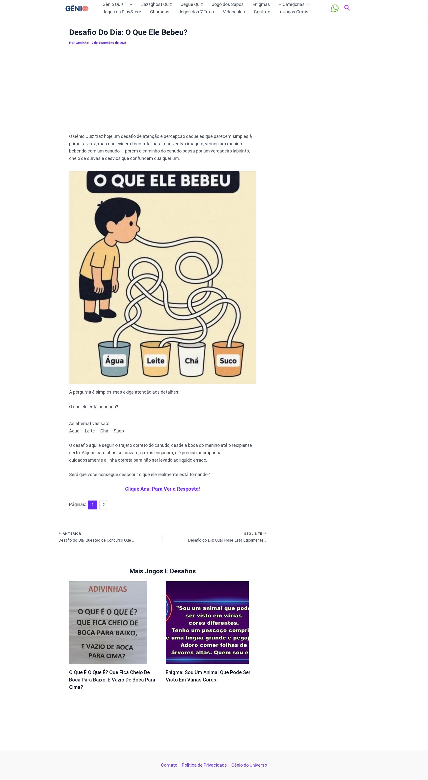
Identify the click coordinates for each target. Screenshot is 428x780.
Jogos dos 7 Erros (196, 11)
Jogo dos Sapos (228, 4)
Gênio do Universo (249, 765)
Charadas (159, 11)
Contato (262, 11)
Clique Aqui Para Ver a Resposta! (162, 489)
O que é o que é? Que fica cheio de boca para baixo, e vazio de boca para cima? (112, 679)
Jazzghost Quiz (156, 4)
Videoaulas (234, 11)
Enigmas (261, 4)
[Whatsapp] (335, 8)
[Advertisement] (162, 91)
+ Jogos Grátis (293, 11)
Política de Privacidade (204, 765)
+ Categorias (292, 4)
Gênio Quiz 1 (115, 4)
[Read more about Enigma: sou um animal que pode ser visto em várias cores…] (207, 622)
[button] (129, 4)
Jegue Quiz (192, 4)
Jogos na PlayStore (122, 11)
